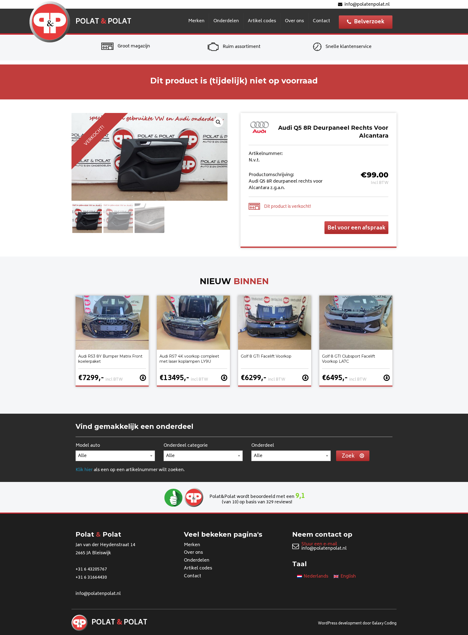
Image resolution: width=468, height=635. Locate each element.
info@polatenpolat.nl (367, 4)
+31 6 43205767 (91, 569)
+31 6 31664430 (91, 577)
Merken (196, 21)
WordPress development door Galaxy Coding (357, 624)
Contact (321, 21)
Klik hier (84, 470)
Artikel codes (262, 21)
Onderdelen (226, 21)
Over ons (294, 21)
